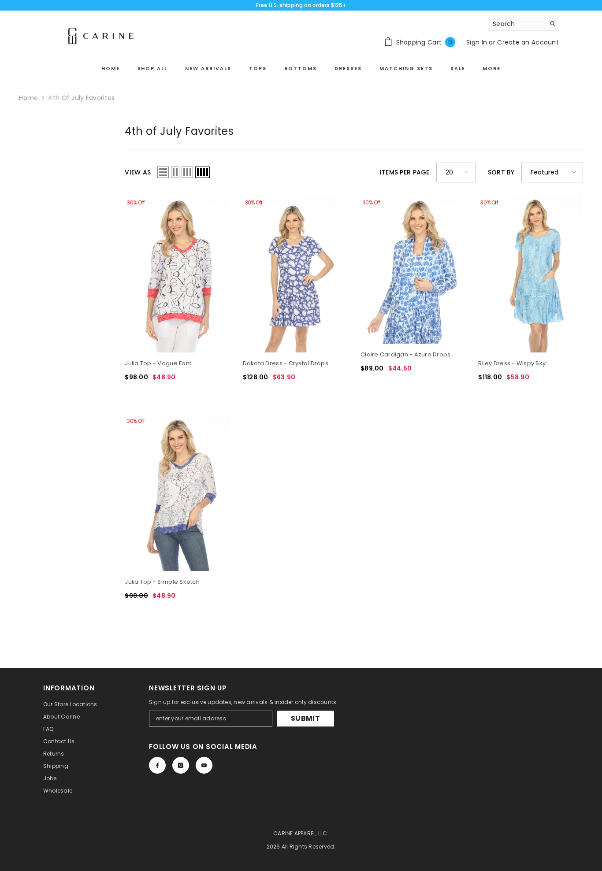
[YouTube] (204, 765)
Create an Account (528, 42)
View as (138, 172)
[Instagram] (180, 765)
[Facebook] (157, 765)
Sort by (501, 172)
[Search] (523, 24)
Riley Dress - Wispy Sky (512, 363)
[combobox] (516, 23)
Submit (305, 718)
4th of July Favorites (81, 97)
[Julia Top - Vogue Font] (177, 274)
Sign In (476, 42)
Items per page (405, 172)
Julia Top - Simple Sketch (162, 582)
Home (28, 97)
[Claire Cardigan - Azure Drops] (412, 270)
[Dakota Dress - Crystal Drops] (295, 274)
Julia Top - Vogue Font (158, 363)
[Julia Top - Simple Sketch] (177, 492)
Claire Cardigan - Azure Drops (405, 354)
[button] (163, 172)
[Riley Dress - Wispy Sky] (530, 274)
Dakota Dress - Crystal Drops (285, 363)
